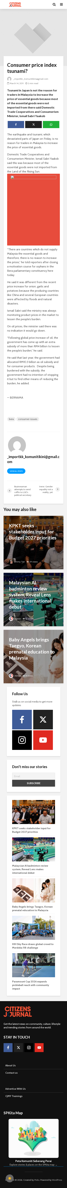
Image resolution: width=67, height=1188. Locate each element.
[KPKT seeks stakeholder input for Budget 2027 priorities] (33, 542)
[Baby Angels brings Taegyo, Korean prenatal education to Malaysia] (33, 656)
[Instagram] (22, 740)
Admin (17, 618)
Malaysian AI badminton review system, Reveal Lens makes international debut (30, 869)
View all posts (16, 471)
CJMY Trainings (14, 1096)
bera (11, 419)
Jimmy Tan (19, 561)
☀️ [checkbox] (10, 1178)
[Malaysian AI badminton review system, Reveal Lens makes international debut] (33, 599)
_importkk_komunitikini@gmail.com (30, 79)
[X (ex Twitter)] (43, 719)
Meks (36, 1180)
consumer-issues (27, 419)
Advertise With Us (15, 1088)
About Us (10, 1065)
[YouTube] (43, 740)
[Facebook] (22, 719)
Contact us (11, 1072)
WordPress (57, 1180)
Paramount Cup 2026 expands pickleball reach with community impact (30, 985)
